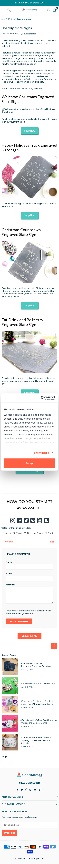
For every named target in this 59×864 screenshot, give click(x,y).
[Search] (9, 9)
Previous (8, 542)
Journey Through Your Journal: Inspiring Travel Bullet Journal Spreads (35, 740)
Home (2, 19)
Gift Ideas (26, 528)
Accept (30, 463)
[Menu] (3, 9)
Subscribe (9, 833)
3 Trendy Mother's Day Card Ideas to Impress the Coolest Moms (38, 721)
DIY (9, 19)
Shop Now (29, 130)
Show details (41, 452)
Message (11, 584)
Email (9, 573)
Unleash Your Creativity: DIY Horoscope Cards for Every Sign (36, 665)
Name (9, 562)
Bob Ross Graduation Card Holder (37, 683)
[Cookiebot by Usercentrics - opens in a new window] (41, 398)
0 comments (30, 34)
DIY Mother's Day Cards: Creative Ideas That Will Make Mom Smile (36, 702)
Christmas (15, 528)
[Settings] (48, 10)
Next (52, 542)
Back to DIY (30, 636)
